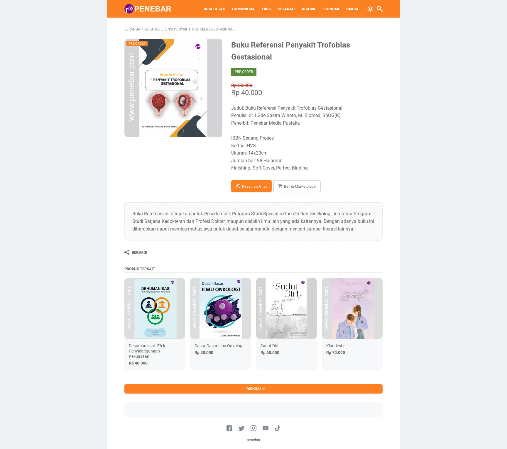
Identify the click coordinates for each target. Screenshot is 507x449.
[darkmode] (370, 8)
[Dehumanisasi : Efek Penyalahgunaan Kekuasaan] (154, 308)
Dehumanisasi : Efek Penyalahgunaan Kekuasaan (147, 351)
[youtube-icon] (265, 428)
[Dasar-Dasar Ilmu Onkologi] (220, 308)
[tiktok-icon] (277, 428)
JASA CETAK (214, 9)
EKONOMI (330, 9)
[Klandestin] (352, 308)
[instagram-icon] (253, 428)
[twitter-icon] (241, 428)
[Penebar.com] (147, 8)
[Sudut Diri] (286, 308)
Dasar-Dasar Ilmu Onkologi (219, 345)
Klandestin (336, 345)
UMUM (352, 9)
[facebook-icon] (229, 428)
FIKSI (266, 9)
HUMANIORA (243, 9)
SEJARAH (286, 9)
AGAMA (308, 9)
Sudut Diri (269, 345)
